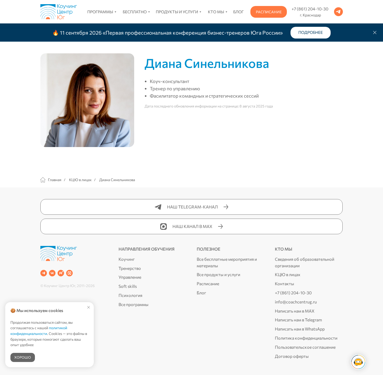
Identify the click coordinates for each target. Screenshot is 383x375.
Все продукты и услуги (218, 274)
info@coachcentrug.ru (296, 301)
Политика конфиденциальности (306, 337)
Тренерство (130, 268)
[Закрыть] (375, 33)
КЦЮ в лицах (80, 179)
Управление (130, 277)
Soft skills (128, 286)
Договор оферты (292, 356)
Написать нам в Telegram (298, 319)
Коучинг (127, 259)
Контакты (284, 283)
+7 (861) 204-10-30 (293, 292)
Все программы (134, 304)
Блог (201, 292)
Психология (130, 295)
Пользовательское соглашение (305, 347)
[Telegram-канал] (43, 273)
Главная (54, 179)
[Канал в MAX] (69, 273)
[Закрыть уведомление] (88, 307)
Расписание (208, 283)
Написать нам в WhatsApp (300, 328)
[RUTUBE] (61, 273)
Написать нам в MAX (294, 310)
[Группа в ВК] (52, 273)
